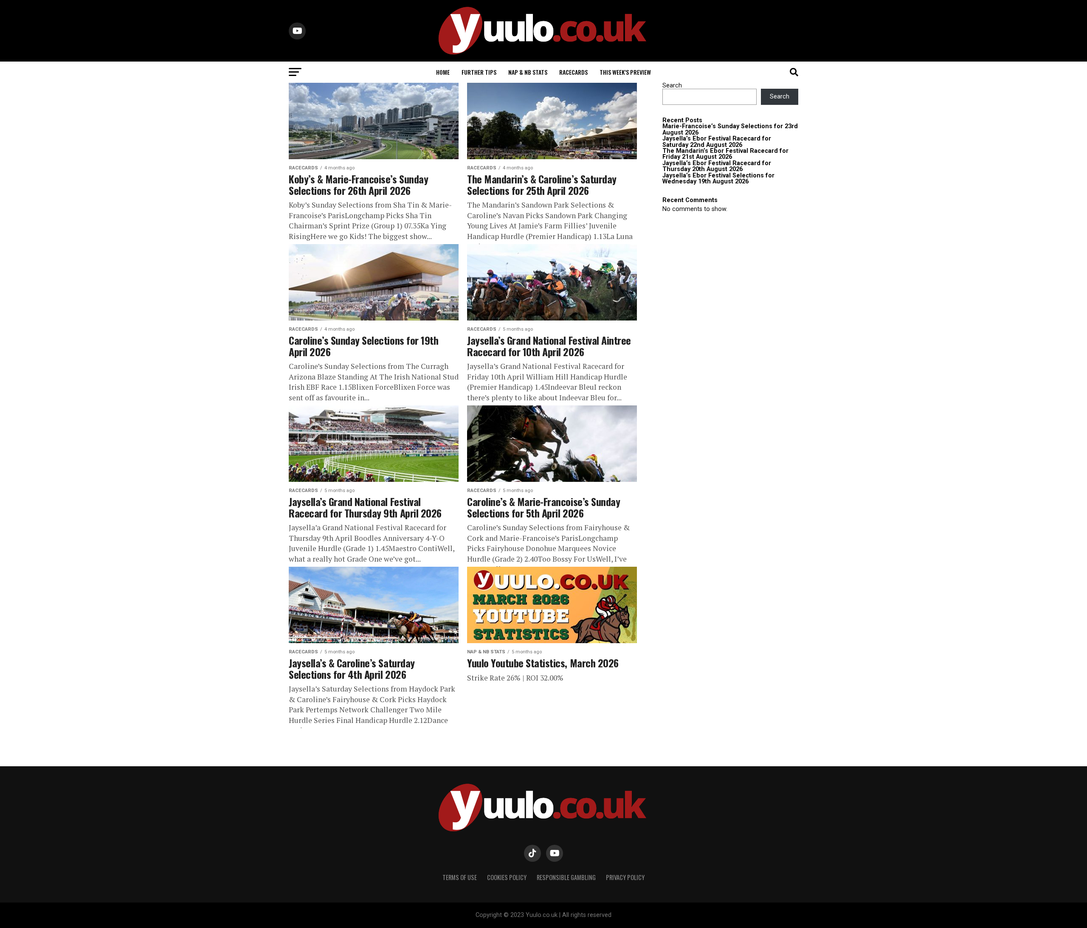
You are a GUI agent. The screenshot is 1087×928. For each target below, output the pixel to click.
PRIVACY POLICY (625, 877)
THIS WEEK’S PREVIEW (625, 71)
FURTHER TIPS (479, 71)
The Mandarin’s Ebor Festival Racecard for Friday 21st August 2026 (725, 153)
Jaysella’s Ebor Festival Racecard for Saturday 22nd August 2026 (716, 141)
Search (672, 85)
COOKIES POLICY (507, 877)
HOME (443, 71)
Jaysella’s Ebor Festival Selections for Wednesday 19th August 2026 (718, 178)
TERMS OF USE (459, 877)
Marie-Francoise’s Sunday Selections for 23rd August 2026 (730, 129)
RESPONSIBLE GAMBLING (566, 877)
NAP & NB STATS (527, 71)
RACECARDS (573, 71)
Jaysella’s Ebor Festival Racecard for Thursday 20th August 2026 (716, 166)
